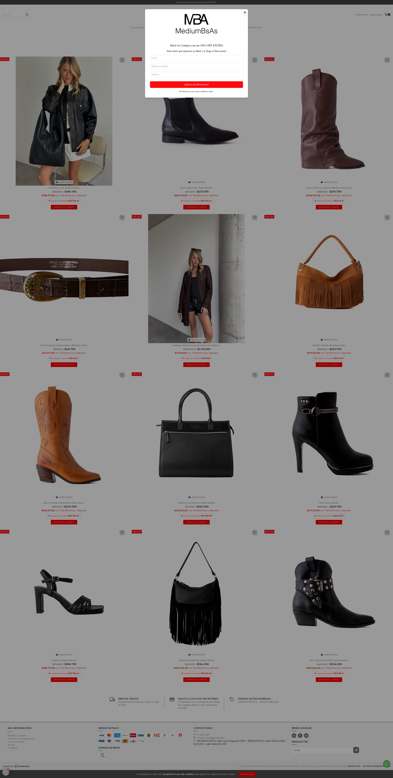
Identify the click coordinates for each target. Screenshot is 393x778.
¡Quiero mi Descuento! (196, 84)
